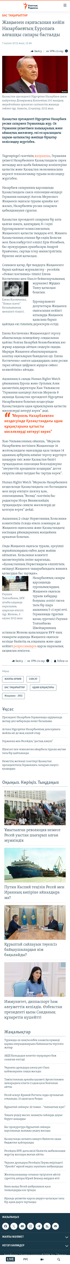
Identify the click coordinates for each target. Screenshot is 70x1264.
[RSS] (47, 1226)
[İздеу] (58, 1259)
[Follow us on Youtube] (22, 1226)
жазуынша (42, 156)
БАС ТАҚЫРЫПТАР (15, 15)
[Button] (36, 51)
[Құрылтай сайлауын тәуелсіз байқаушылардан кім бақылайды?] (35, 922)
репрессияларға (25, 646)
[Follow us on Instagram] (30, 1226)
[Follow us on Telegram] (38, 1226)
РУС (25, 1259)
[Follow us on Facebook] (5, 1226)
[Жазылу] (55, 1226)
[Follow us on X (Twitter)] (13, 1226)
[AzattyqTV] (42, 1259)
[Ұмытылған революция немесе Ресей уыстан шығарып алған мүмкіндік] (35, 807)
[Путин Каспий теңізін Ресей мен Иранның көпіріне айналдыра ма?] (35, 865)
